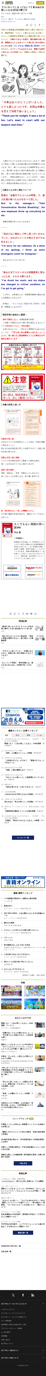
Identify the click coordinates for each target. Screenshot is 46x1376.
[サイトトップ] (9, 2)
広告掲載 (4, 1336)
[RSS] (33, 1295)
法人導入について (7, 1343)
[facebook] (23, 1295)
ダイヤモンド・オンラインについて (14, 1304)
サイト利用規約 (6, 1321)
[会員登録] (40, 3)
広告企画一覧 (6, 1251)
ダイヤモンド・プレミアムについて (13, 1313)
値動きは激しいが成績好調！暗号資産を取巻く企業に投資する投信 (23, 1155)
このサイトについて (8, 1309)
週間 (28, 735)
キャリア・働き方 (7, 19)
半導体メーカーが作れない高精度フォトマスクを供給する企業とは (23, 1125)
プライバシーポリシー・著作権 (11, 1328)
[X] (13, 1295)
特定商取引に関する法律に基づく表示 (13, 1324)
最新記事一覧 (23, 1232)
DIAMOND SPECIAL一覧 (11, 1246)
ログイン (31, 3)
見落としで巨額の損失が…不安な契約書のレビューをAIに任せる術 (23, 1148)
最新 (6, 735)
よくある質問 (5, 1332)
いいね (39, 735)
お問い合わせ (5, 1340)
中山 (2, 17)
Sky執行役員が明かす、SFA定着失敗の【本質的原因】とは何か (23, 1140)
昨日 (17, 735)
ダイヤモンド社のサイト (10, 1350)
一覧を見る (23, 1163)
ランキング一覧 (23, 837)
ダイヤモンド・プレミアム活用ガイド (13, 1317)
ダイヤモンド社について (10, 1358)
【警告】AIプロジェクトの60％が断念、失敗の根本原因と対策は (23, 1133)
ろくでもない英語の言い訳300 (25, 19)
